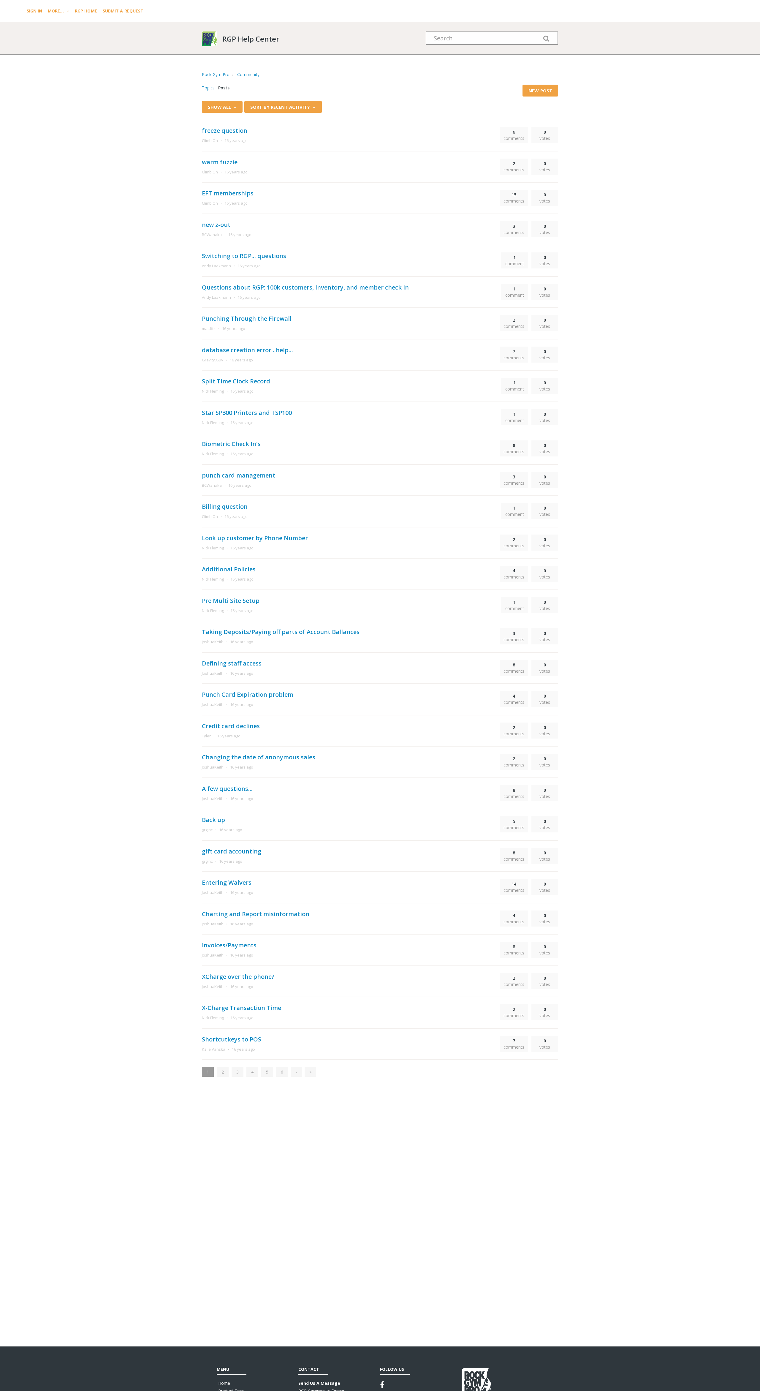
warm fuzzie (220, 162)
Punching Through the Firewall (247, 318)
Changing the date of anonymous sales (258, 757)
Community (248, 74)
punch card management (238, 475)
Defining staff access (232, 663)
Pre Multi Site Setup (230, 601)
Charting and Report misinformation (255, 914)
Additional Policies (229, 569)
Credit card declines (231, 726)
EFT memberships (228, 193)
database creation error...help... (247, 350)
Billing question (225, 506)
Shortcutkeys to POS (231, 1039)
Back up (213, 820)
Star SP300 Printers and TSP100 (247, 413)
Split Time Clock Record (236, 381)
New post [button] (540, 91)
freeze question (224, 131)
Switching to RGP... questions (244, 256)
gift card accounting (231, 851)
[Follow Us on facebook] (382, 1385)
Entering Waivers (226, 882)
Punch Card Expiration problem (247, 694)
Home (224, 1383)
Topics (208, 88)
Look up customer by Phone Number (255, 538)
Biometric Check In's (231, 444)
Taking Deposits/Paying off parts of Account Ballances (281, 632)
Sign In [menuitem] (35, 11)
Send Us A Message (319, 1383)
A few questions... (227, 789)
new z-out (216, 225)
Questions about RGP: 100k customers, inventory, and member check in (305, 287)
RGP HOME (86, 11)
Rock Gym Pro (215, 74)
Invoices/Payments (229, 945)
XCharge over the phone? (238, 977)
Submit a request (123, 11)
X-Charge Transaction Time (241, 1008)
